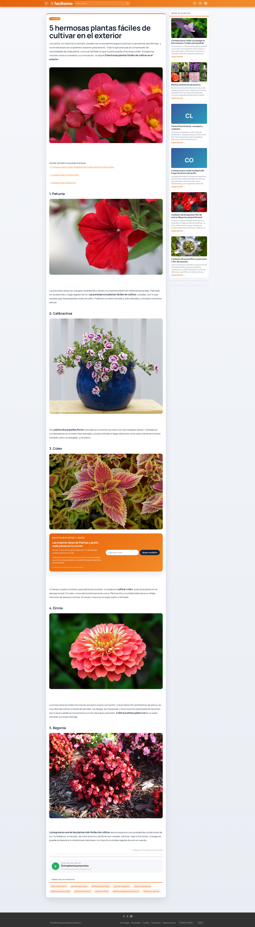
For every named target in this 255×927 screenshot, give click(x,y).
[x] (200, 3)
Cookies (145, 923)
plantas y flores (101, 891)
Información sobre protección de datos (69, 567)
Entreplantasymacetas (75, 865)
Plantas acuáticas (151, 891)
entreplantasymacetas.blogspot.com (76, 869)
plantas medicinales (100, 886)
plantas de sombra (83, 891)
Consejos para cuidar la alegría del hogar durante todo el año (82, 166)
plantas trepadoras (142, 886)
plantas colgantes (121, 886)
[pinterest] (205, 3)
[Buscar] (127, 3)
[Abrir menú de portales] (46, 3)
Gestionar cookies (186, 923)
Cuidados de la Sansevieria (65, 174)
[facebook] (194, 3)
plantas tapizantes (79, 886)
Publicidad (156, 923)
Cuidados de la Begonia (63, 182)
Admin (200, 923)
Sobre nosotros (169, 923)
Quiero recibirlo (149, 552)
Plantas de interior (58, 886)
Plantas (55, 19)
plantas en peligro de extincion (126, 891)
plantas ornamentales (60, 891)
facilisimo (63, 3)
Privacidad (135, 923)
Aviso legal (124, 923)
